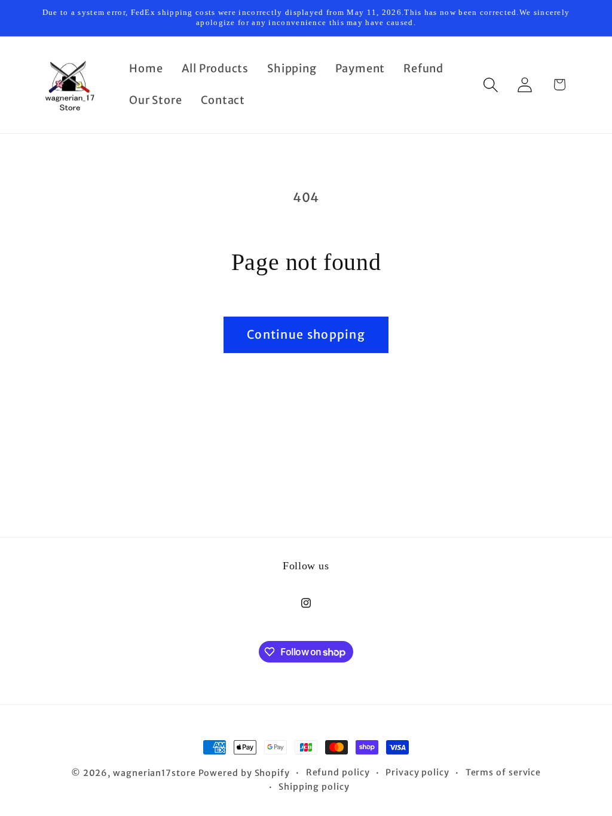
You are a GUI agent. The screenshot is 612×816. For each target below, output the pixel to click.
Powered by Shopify (244, 773)
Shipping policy (314, 786)
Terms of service (503, 772)
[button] (491, 85)
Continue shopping (306, 334)
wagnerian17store (154, 773)
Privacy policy (417, 772)
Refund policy (338, 772)
